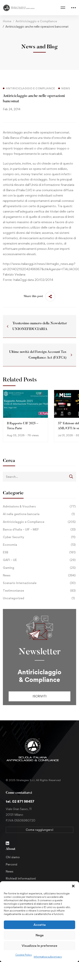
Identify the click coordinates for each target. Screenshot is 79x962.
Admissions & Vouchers (39, 506)
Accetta (40, 925)
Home (7, 21)
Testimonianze (39, 590)
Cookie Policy (23, 954)
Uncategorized (39, 598)
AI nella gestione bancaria (39, 514)
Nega (40, 935)
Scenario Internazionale (39, 583)
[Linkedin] (7, 843)
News (39, 575)
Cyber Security (39, 537)
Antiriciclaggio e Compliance (36, 21)
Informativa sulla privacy (48, 956)
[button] (73, 886)
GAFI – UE (39, 560)
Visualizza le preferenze (39, 946)
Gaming (39, 568)
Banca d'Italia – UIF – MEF (39, 529)
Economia (39, 545)
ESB (39, 552)
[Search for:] (39, 477)
